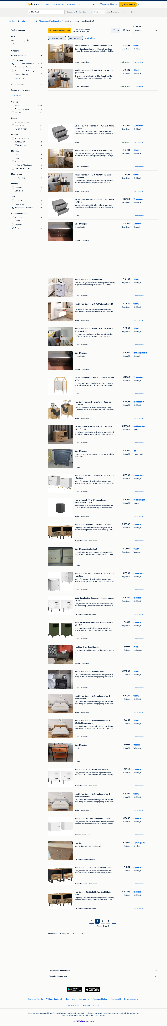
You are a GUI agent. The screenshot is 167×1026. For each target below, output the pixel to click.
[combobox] (46, 12)
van (12, 40)
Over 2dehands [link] (73, 1005)
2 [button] (102, 921)
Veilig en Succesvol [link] (54, 999)
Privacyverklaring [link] (100, 999)
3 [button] (108, 921)
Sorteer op (137, 26)
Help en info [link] (50, 4)
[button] (104, 4)
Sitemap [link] (96, 1005)
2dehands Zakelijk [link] (35, 999)
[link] (36, 4)
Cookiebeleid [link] (115, 999)
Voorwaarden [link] (61, 4)
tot (28, 40)
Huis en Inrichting (55, 38)
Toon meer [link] (18, 78)
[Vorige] (91, 921)
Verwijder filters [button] (89, 38)
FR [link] (138, 4)
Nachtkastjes (74, 38)
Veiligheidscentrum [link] (73, 4)
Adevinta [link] (86, 1005)
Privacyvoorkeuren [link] (131, 999)
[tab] (115, 30)
